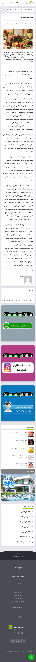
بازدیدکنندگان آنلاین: (27, 512)
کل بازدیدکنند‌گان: (28, 542)
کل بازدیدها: (29, 537)
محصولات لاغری (18, 593)
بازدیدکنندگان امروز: (27, 522)
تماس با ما (18, 617)
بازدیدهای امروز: (28, 517)
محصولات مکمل (18, 598)
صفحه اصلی (30, 10)
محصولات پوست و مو (18, 601)
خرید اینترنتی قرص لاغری (18, 641)
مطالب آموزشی (22, 10)
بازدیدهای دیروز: (28, 527)
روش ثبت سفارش (18, 580)
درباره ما (18, 614)
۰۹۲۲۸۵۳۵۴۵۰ (18, 627)
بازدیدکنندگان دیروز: (27, 532)
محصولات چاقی (18, 595)
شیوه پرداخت (18, 583)
